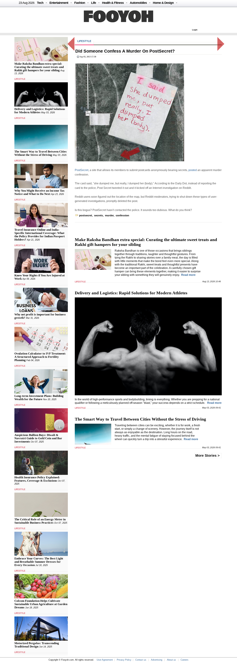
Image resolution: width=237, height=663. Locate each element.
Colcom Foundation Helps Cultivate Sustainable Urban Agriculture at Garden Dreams (40, 604)
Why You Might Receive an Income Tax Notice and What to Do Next (39, 192)
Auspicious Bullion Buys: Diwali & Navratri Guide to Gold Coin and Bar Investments (38, 438)
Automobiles (138, 2)
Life (93, 2)
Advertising (156, 660)
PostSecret (81, 170)
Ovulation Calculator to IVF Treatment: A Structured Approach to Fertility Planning (40, 357)
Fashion (79, 2)
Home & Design (163, 2)
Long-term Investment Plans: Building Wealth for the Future (39, 397)
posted (192, 170)
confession (122, 215)
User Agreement (105, 660)
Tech (40, 2)
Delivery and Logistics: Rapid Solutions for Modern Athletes (39, 110)
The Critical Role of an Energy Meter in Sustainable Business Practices (40, 521)
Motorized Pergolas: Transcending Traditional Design (36, 645)
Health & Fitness (113, 2)
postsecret (85, 215)
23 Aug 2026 (26, 2)
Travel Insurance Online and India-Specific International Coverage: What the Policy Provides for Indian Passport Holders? (39, 234)
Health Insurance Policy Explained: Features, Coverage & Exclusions (37, 479)
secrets (98, 215)
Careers (184, 660)
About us (171, 660)
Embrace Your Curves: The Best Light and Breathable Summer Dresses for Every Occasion (38, 562)
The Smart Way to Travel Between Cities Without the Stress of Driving (40, 153)
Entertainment (58, 2)
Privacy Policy (124, 660)
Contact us (140, 660)
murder (109, 215)
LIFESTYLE (19, 79)
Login (194, 30)
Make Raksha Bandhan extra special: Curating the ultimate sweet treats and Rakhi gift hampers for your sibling (39, 67)
